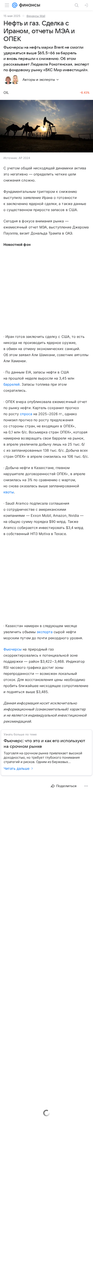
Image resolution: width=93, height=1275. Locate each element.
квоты (8, 492)
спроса (26, 414)
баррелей (11, 384)
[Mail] (14, 5)
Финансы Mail (35, 16)
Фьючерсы (12, 649)
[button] (46, 126)
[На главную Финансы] (28, 5)
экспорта (45, 632)
